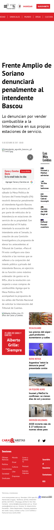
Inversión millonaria (38, 420)
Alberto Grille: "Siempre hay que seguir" (13, 350)
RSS (43, 481)
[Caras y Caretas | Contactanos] (49, 440)
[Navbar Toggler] (7, 6)
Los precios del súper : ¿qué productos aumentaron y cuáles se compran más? (40, 336)
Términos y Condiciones (10, 493)
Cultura (49, 17)
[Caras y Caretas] (13, 442)
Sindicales (15, 17)
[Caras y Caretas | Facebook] (38, 440)
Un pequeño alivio (37, 389)
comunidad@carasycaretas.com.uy (20, 504)
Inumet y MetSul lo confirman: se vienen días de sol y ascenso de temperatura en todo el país (39, 399)
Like (13, 471)
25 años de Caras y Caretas (13, 334)
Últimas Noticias (5, 458)
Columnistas (7, 469)
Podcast (25, 466)
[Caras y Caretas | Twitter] (44, 440)
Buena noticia (35, 358)
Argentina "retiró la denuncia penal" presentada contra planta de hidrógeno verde (39, 368)
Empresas (16, 476)
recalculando (35, 328)
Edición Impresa (25, 472)
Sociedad (5, 473)
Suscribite (25, 171)
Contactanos (47, 474)
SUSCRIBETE (43, 6)
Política (5, 464)
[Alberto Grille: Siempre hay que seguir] (13, 320)
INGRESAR (28, 6)
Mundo (27, 17)
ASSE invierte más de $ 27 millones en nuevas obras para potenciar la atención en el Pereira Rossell (40, 429)
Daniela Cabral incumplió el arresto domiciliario (46, 202)
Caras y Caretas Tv (25, 459)
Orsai (38, 17)
